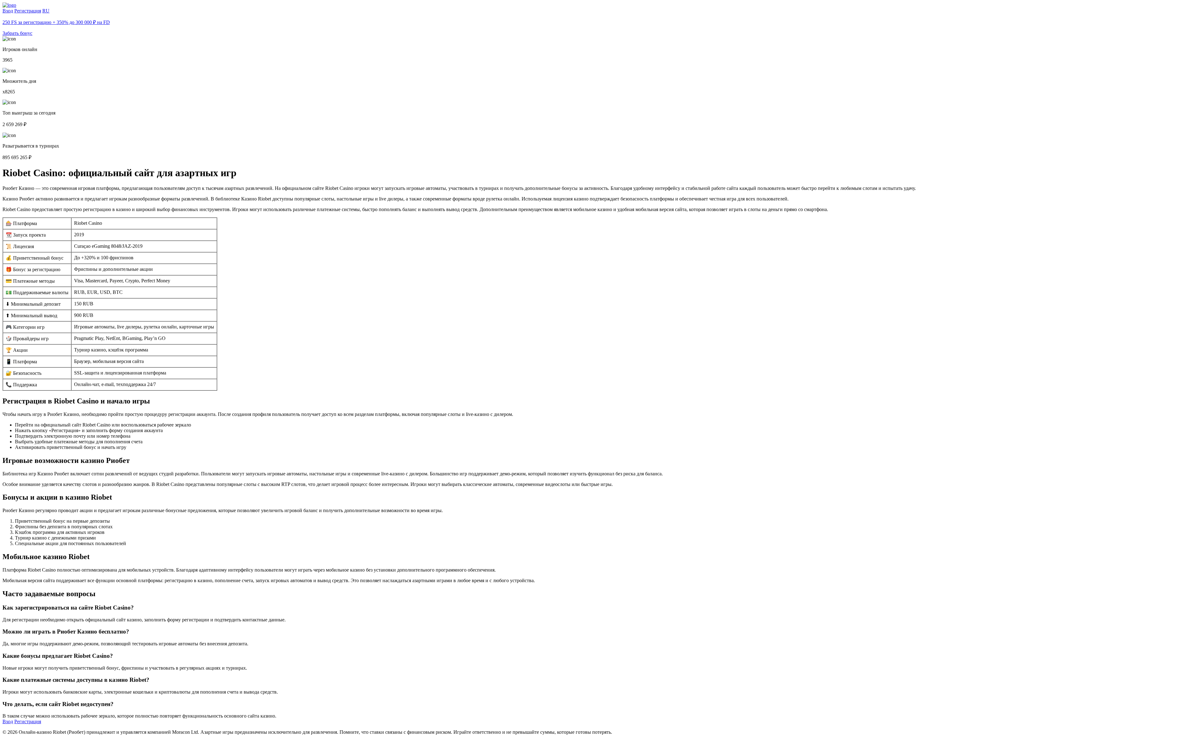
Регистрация (27, 10)
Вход (7, 10)
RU (45, 10)
